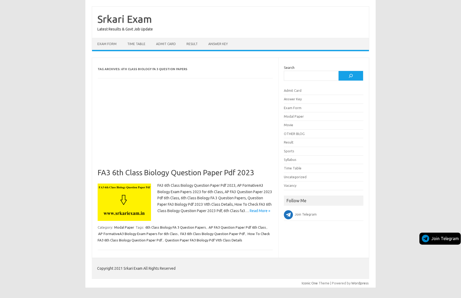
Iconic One (310, 283)
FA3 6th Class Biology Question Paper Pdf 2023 (176, 172)
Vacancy (290, 185)
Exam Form (107, 44)
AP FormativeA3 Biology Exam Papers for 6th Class (138, 234)
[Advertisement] (185, 128)
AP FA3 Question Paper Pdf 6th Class (237, 227)
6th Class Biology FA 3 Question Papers (175, 227)
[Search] (350, 76)
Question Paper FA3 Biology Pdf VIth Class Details (203, 240)
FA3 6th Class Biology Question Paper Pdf (212, 234)
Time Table (136, 44)
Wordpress (360, 283)
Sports (289, 151)
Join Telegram (445, 238)
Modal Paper (124, 227)
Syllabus (290, 159)
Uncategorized (295, 177)
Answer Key (218, 44)
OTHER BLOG (294, 134)
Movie (288, 125)
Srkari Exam (124, 19)
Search (289, 67)
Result (192, 44)
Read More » (260, 211)
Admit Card (166, 44)
